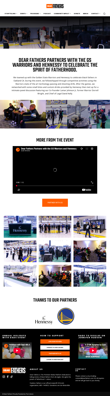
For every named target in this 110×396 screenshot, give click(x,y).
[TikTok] (11, 376)
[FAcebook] (7, 376)
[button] (104, 13)
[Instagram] (3, 376)
